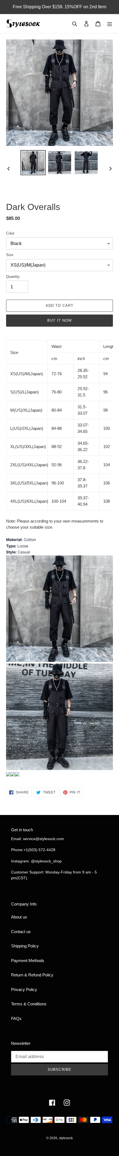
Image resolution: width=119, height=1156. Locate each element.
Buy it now (59, 320)
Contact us (21, 931)
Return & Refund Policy (32, 975)
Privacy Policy (24, 989)
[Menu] (109, 24)
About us (19, 917)
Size (9, 255)
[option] (33, 163)
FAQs (16, 1018)
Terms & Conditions (28, 1003)
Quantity (13, 277)
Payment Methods (27, 960)
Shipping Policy (25, 946)
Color (10, 233)
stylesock (66, 1138)
